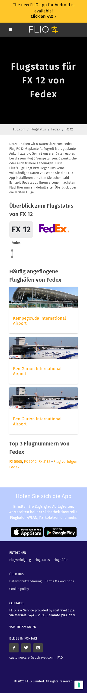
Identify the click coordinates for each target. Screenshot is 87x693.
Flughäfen (61, 560)
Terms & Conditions (59, 581)
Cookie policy (19, 589)
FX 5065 (15, 461)
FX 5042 (30, 461)
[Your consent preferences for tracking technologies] (78, 685)
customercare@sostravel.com (31, 658)
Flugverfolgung (20, 560)
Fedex (55, 129)
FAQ (60, 658)
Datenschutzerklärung (25, 581)
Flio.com (19, 129)
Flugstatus (38, 129)
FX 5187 (44, 461)
